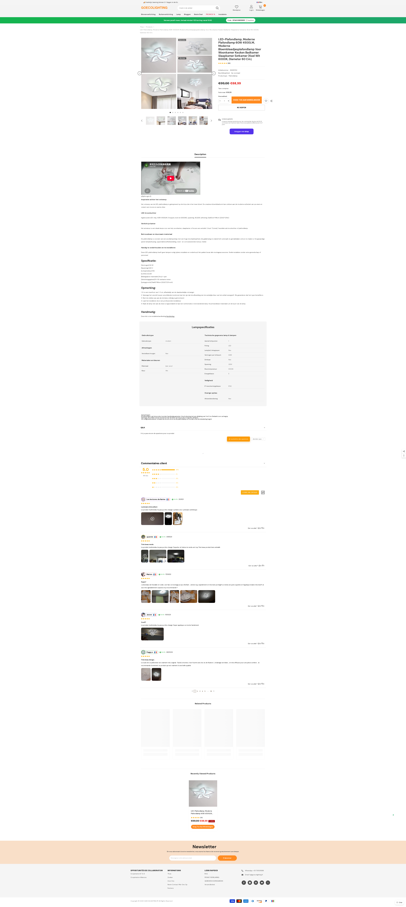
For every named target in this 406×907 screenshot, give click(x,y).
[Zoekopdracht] (198, 7)
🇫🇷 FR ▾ (259, 2)
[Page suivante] (214, 691)
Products (149, 27)
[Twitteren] (268, 882)
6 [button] (182, 112)
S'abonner (227, 858)
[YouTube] (262, 882)
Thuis (142, 27)
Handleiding (170, 316)
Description (200, 154)
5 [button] (180, 112)
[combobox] (196, 7)
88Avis (145, 476)
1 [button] (170, 112)
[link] (266, 100)
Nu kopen (241, 108)
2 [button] (172, 112)
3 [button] (175, 112)
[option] (159, 73)
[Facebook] (244, 882)
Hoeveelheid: (222, 96)
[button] (139, 73)
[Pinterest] (256, 882)
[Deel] (270, 100)
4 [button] (177, 112)
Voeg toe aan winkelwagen (246, 100)
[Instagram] (250, 882)
